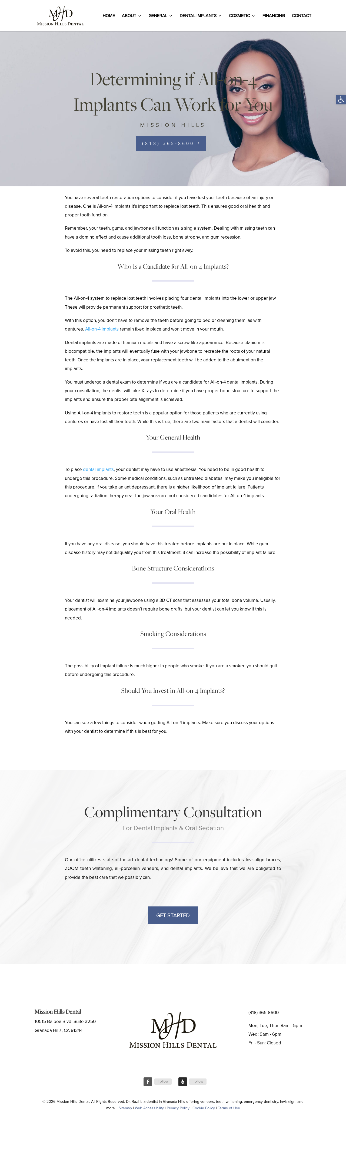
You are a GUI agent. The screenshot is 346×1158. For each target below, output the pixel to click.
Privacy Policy (178, 1108)
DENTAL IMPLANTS (198, 16)
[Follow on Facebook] (148, 1081)
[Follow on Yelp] (182, 1081)
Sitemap (125, 1108)
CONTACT (301, 16)
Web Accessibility (149, 1108)
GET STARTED (173, 915)
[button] (341, 99)
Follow (163, 1081)
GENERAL (158, 16)
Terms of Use (229, 1108)
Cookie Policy (203, 1108)
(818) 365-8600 (168, 143)
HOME (109, 16)
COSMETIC (239, 16)
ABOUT (129, 16)
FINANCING (273, 16)
